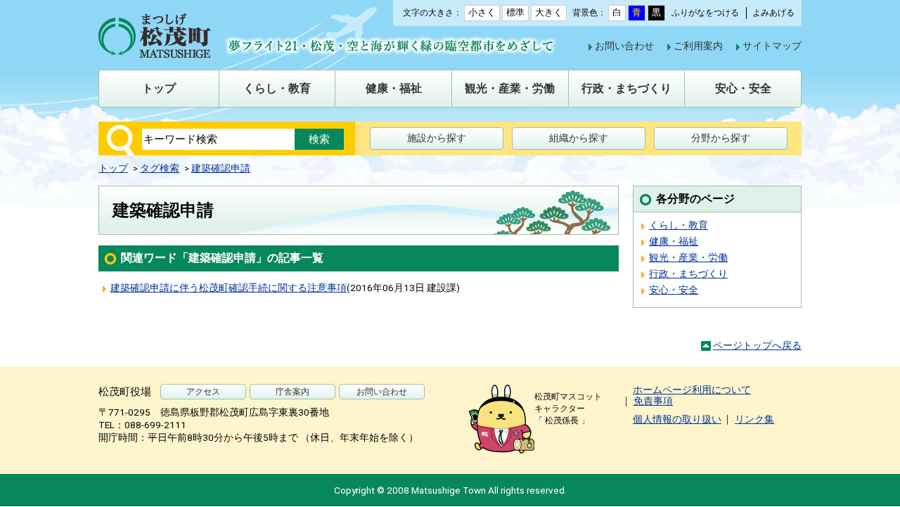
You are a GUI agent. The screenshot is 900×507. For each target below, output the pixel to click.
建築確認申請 (220, 168)
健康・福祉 (673, 241)
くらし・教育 (678, 225)
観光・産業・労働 (688, 257)
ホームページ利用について (692, 389)
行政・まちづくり (688, 273)
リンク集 (754, 419)
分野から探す (720, 137)
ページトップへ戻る (757, 345)
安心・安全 (673, 289)
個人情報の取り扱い (677, 419)
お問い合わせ (624, 45)
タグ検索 (159, 168)
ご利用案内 (698, 45)
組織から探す (578, 137)
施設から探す (436, 137)
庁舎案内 (292, 392)
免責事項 (653, 400)
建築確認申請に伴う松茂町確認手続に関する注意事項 (228, 287)
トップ (113, 168)
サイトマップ (772, 45)
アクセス (203, 392)
